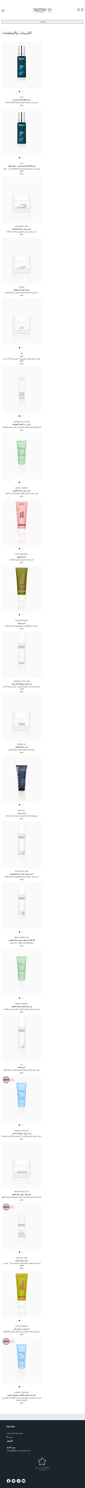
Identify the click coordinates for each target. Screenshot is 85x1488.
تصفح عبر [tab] (42, 22)
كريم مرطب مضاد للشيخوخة (21, 229)
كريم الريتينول (21, 557)
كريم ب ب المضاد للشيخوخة (21, 424)
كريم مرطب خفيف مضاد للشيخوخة (21, 874)
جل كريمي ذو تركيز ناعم (22, 1329)
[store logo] (42, 10)
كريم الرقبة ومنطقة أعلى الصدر (21, 684)
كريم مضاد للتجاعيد (21, 747)
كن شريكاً (10, 1437)
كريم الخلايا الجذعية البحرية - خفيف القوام (21, 166)
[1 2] (21, 68)
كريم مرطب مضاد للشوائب (21, 490)
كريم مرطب (21, 623)
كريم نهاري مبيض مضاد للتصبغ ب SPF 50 (21, 940)
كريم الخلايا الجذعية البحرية (21, 100)
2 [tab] (22, 91)
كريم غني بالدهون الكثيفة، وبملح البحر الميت (21, 1395)
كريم (21, 356)
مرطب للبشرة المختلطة (21, 290)
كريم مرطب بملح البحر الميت (21, 1133)
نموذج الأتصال (11, 1447)
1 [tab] (19, 91)
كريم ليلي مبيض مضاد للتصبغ (21, 1194)
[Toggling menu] (3, 11)
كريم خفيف (21, 1067)
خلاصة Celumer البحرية (15, 1433)
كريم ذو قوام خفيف (21, 1260)
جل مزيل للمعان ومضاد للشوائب (21, 1006)
